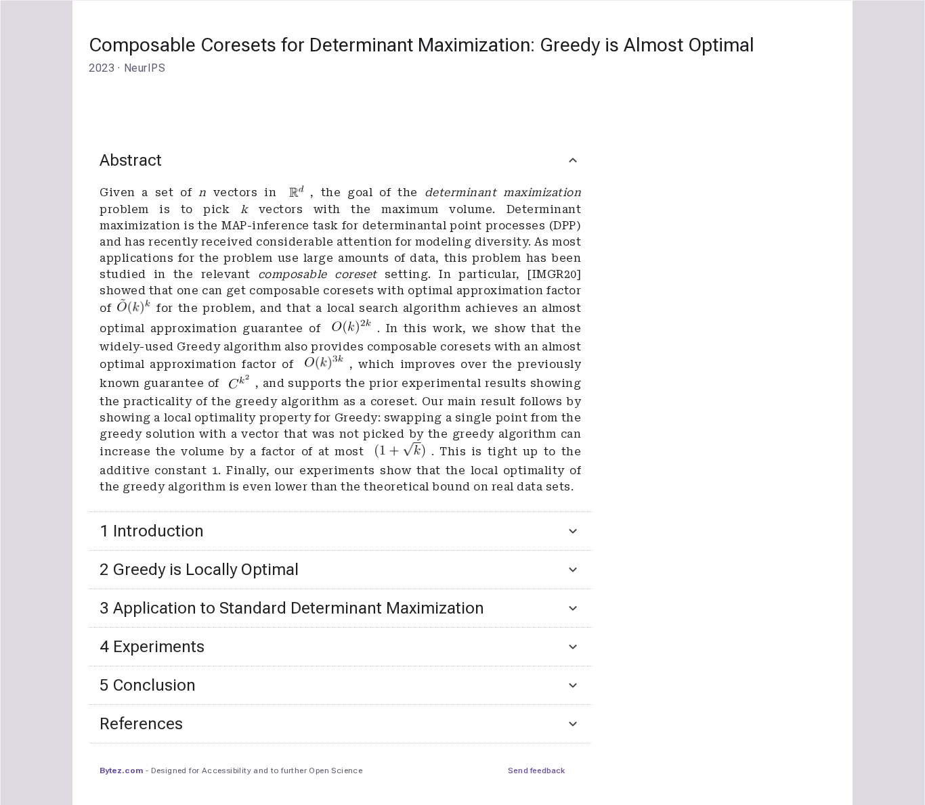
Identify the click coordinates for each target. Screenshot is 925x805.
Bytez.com (121, 770)
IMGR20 (554, 274)
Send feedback (536, 770)
